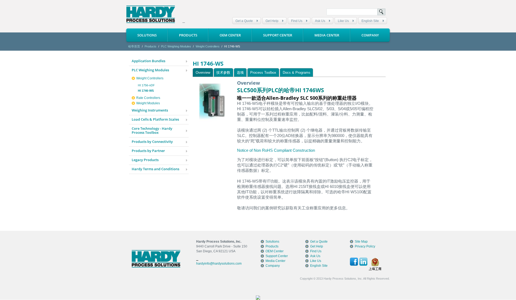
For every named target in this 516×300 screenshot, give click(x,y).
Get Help (272, 21)
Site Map (361, 241)
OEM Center (230, 35)
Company (370, 35)
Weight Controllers (208, 46)
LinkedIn (363, 262)
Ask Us (320, 21)
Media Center (326, 35)
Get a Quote (244, 21)
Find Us (296, 21)
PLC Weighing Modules (176, 46)
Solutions (147, 35)
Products (188, 35)
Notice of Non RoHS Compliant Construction (276, 150)
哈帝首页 (134, 46)
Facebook (354, 262)
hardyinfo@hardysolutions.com (219, 263)
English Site (370, 21)
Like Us (343, 21)
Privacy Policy (365, 246)
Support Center (277, 35)
